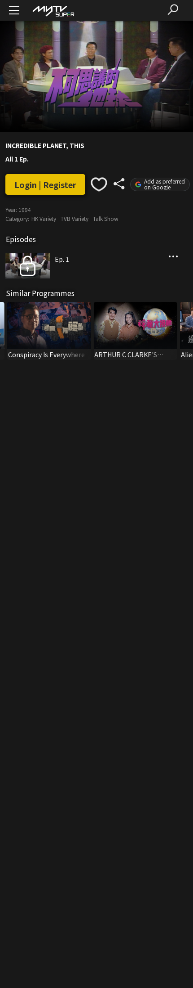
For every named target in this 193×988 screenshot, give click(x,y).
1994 (24, 209)
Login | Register (45, 184)
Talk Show (105, 218)
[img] (53, 10)
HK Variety (43, 218)
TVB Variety (74, 218)
